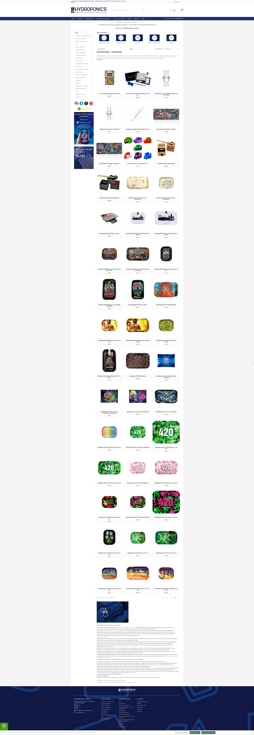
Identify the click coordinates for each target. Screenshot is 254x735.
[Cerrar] (251, 732)
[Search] (143, 10)
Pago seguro (122, 710)
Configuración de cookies (182, 732)
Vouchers (139, 709)
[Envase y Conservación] (155, 38)
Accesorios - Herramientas (82, 36)
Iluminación (78, 66)
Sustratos (78, 97)
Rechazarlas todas (195, 732)
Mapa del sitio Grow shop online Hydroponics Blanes (127, 720)
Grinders (171, 42)
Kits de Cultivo (79, 72)
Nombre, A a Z (171, 49)
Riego (77, 91)
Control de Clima (80, 47)
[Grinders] (171, 38)
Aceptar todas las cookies (208, 732)
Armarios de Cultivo (80, 38)
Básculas (137, 42)
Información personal (142, 701)
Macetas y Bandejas (80, 74)
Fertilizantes (78, 61)
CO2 (76, 44)
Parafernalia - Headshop (82, 86)
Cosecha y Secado (80, 55)
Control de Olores (80, 49)
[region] (127, 732)
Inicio (76, 32)
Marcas (121, 724)
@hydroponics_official (131, 28)
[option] (84, 157)
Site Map (121, 723)
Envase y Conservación (154, 42)
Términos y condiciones (125, 705)
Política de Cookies (124, 712)
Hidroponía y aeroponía (81, 63)
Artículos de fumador (104, 42)
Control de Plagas (80, 52)
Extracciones (78, 58)
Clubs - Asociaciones (81, 41)
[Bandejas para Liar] (121, 38)
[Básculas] (138, 38)
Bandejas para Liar (121, 42)
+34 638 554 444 (80, 712)
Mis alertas (139, 711)
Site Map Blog (122, 726)
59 (175, 597)
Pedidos (139, 703)
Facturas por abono (142, 705)
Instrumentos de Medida (82, 69)
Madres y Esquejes (80, 77)
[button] (75, 157)
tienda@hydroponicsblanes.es (84, 710)
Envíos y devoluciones (124, 714)
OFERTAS (77, 83)
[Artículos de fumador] (104, 38)
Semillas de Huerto (80, 94)
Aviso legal (121, 703)
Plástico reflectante (81, 88)
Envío (120, 701)
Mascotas (78, 80)
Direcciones (140, 707)
